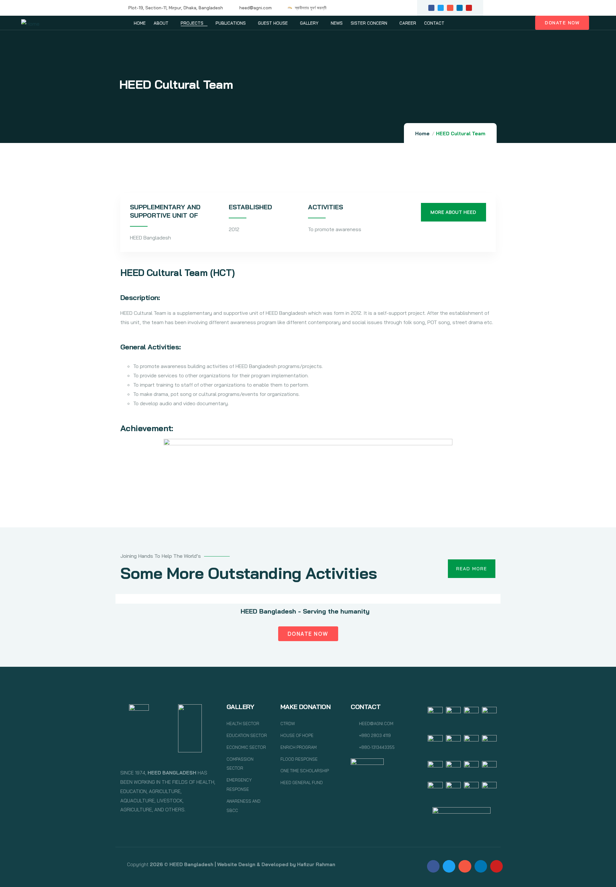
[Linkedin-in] (460, 8)
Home (422, 133)
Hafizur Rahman (316, 864)
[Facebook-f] (431, 8)
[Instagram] (450, 8)
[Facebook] (433, 866)
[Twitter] (441, 8)
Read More (471, 569)
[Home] (30, 24)
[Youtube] (469, 8)
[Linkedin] (481, 866)
